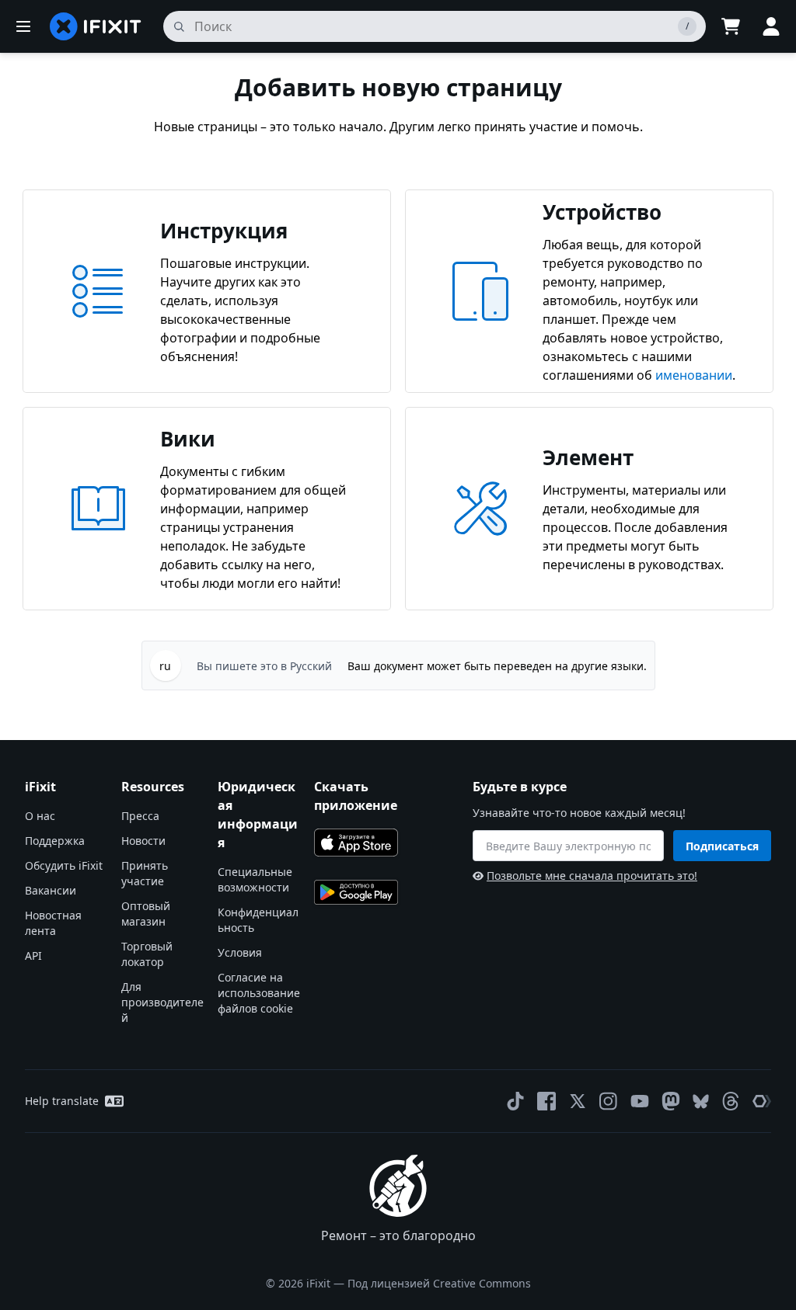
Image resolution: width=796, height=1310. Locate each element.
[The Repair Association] (761, 1101)
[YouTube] (639, 1101)
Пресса (140, 815)
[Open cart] (730, 26)
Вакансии (50, 890)
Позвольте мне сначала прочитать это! (592, 875)
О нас (40, 815)
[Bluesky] (701, 1101)
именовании (693, 375)
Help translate (62, 1100)
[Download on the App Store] (356, 842)
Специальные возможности (255, 879)
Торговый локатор (147, 954)
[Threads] (730, 1101)
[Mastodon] (671, 1101)
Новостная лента (53, 923)
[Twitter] (577, 1101)
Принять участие (144, 873)
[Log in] (771, 26)
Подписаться (722, 846)
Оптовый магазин (145, 913)
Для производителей (162, 1002)
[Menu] (23, 26)
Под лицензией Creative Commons (439, 1283)
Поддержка (55, 840)
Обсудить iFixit (64, 865)
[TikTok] (515, 1101)
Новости (143, 840)
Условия (240, 952)
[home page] (95, 26)
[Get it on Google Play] (356, 892)
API (33, 955)
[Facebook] (546, 1101)
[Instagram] (608, 1101)
